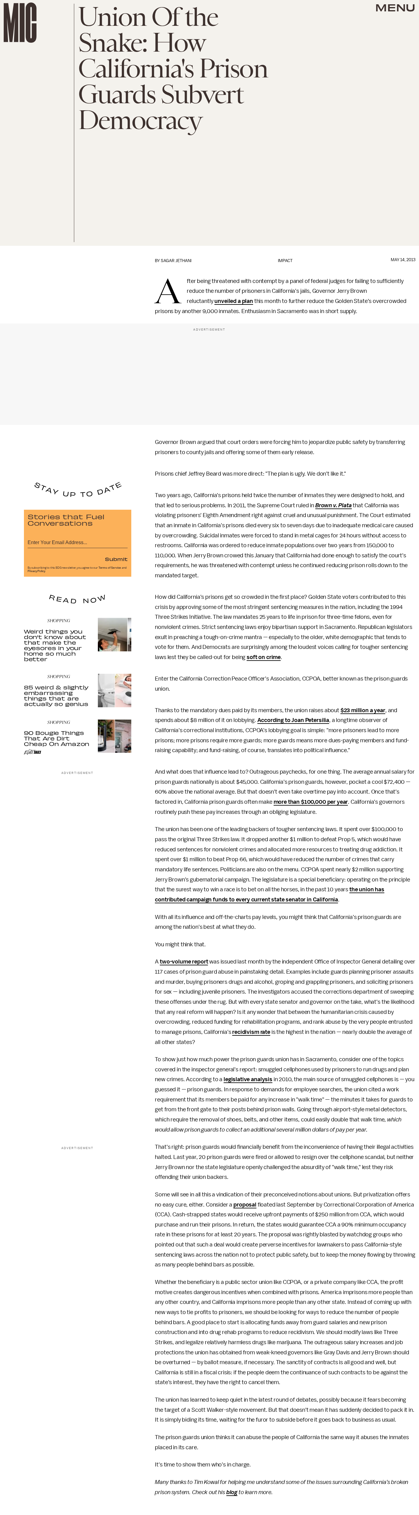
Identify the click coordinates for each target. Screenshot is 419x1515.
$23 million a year (362, 710)
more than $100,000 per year (311, 802)
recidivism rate (251, 1032)
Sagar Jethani (176, 260)
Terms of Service (109, 567)
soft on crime (264, 657)
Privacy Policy (36, 571)
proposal (244, 1205)
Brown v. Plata (333, 505)
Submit (116, 559)
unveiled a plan (233, 301)
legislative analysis (248, 1079)
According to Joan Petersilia (293, 720)
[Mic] (20, 22)
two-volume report (184, 962)
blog (231, 1492)
